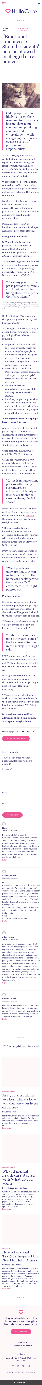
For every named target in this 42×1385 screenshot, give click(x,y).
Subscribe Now (21, 1332)
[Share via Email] (33, 732)
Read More (6, 1128)
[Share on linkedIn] (28, 732)
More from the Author (16, 738)
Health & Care (21, 30)
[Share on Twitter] (23, 732)
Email (5, 803)
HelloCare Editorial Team (16, 1188)
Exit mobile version (21, 1382)
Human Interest (22, 29)
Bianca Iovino (11, 1112)
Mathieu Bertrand (13, 1265)
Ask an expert (8, 1248)
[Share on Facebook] (18, 732)
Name (5, 793)
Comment (7, 769)
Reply (4, 859)
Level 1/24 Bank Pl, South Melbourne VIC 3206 (21, 1359)
